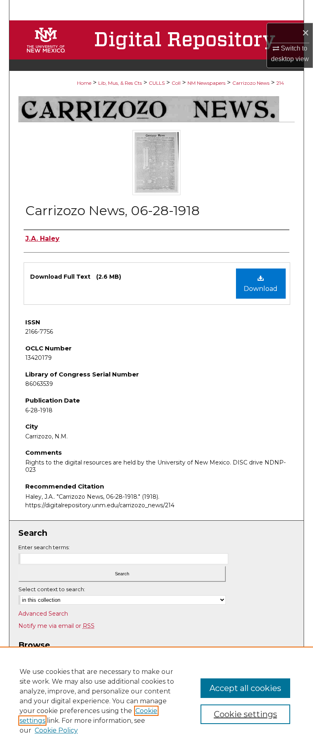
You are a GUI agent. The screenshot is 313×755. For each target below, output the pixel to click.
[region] (156, 701)
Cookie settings (245, 714)
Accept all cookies (245, 688)
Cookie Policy (56, 730)
